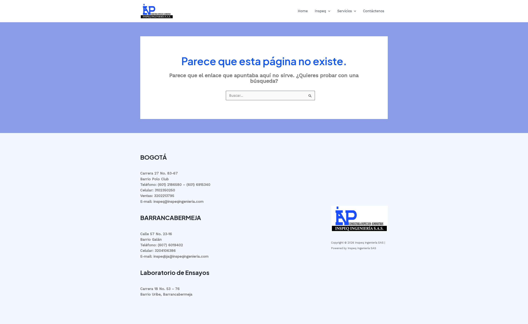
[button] (328, 11)
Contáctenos (373, 11)
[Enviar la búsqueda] (310, 95)
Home (303, 11)
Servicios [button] (344, 11)
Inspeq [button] (320, 11)
